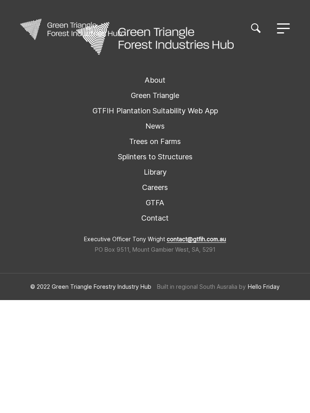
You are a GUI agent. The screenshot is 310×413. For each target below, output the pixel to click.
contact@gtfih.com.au (196, 239)
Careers (155, 187)
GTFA (155, 202)
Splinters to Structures (155, 156)
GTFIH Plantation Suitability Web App (155, 110)
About (155, 80)
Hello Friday (264, 287)
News (155, 126)
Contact (155, 218)
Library (155, 172)
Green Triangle (155, 95)
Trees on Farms (155, 141)
